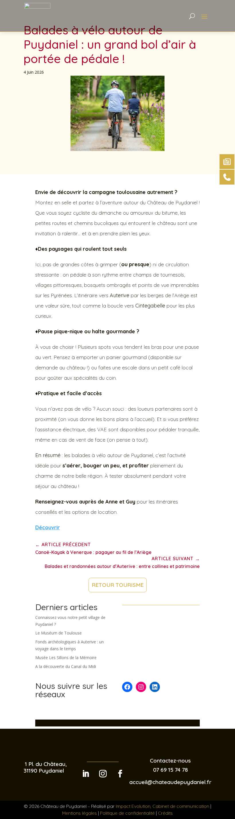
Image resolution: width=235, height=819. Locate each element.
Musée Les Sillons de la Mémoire (66, 657)
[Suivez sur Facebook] (120, 773)
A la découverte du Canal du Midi (65, 666)
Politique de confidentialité (127, 813)
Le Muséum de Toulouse (58, 633)
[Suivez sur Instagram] (102, 773)
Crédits (165, 813)
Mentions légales (79, 813)
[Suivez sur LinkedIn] (85, 773)
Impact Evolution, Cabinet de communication (162, 806)
